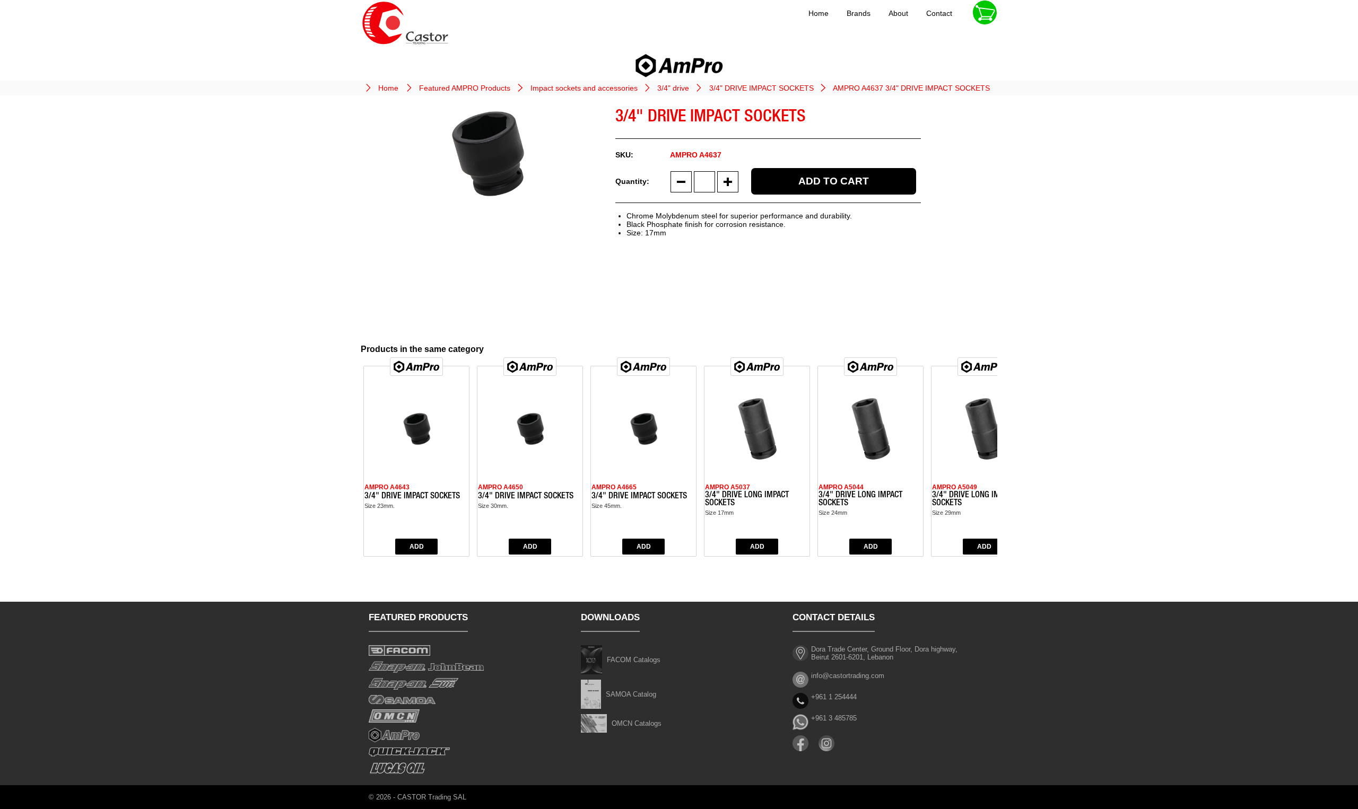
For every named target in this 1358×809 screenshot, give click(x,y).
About (898, 13)
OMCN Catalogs (636, 723)
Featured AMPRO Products (464, 88)
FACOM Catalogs (633, 660)
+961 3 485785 (834, 718)
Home (818, 13)
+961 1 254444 (834, 697)
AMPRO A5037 (727, 487)
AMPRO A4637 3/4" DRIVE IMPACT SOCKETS (911, 88)
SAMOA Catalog (631, 694)
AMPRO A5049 (954, 487)
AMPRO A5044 (841, 487)
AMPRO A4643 (387, 487)
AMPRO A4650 (500, 487)
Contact (939, 13)
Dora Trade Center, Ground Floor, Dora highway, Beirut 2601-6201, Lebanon (884, 653)
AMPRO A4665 (614, 487)
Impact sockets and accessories (584, 88)
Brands (858, 13)
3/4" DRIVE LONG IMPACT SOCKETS (747, 499)
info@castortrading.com (847, 676)
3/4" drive (673, 88)
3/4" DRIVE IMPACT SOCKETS (761, 88)
